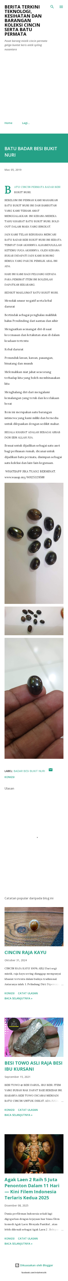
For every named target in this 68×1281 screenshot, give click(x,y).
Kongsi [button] (10, 777)
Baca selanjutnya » (18, 998)
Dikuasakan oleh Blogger (36, 1265)
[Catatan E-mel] (50, 771)
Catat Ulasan (28, 993)
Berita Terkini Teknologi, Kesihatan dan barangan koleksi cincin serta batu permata (23, 20)
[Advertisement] (34, 86)
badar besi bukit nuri (29, 771)
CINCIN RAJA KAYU (25, 952)
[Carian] (52, 7)
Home (8, 123)
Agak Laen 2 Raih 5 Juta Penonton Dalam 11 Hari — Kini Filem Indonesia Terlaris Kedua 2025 (32, 1188)
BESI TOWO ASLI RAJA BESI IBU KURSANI (34, 1066)
